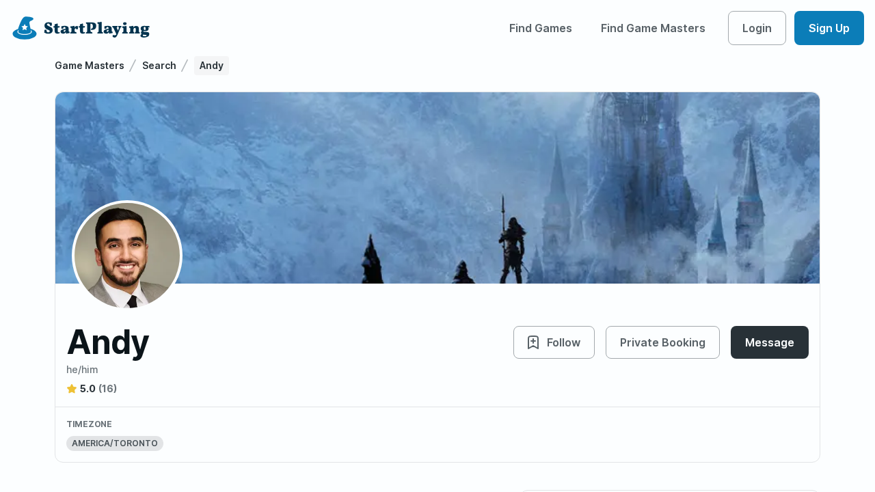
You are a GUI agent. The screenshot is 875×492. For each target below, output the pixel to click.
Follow (563, 342)
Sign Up (829, 28)
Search (159, 65)
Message (769, 342)
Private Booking (662, 342)
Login (757, 28)
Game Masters (89, 65)
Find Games (540, 28)
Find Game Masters (653, 28)
